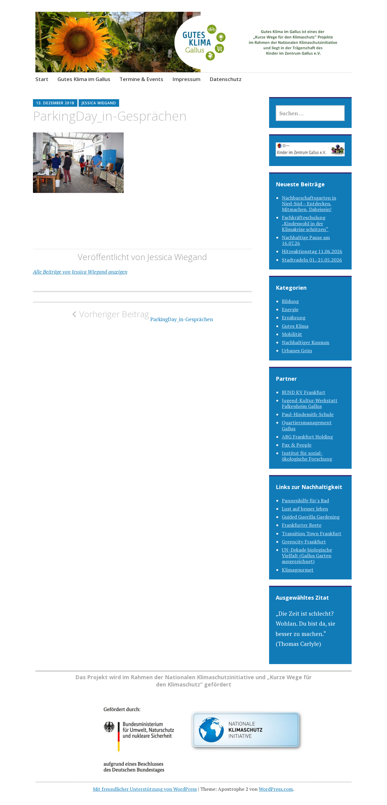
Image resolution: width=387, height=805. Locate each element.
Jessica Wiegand (99, 103)
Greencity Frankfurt (304, 541)
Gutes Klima (295, 326)
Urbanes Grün (297, 350)
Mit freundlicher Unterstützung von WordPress (145, 789)
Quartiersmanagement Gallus (307, 425)
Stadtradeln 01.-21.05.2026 (312, 259)
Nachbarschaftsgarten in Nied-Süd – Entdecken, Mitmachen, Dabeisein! (309, 203)
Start (41, 79)
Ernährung (293, 317)
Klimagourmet (298, 569)
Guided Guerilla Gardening (311, 516)
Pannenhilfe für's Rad (305, 500)
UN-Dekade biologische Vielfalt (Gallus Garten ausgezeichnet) (307, 555)
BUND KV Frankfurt (303, 392)
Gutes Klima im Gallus (83, 79)
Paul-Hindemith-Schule (307, 414)
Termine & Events (141, 79)
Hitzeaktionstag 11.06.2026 (312, 251)
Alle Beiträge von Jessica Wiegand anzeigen (80, 271)
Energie (290, 309)
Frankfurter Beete (301, 525)
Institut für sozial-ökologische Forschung (307, 456)
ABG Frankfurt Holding (307, 436)
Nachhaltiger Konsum (305, 342)
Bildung (290, 301)
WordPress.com (276, 789)
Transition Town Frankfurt (311, 533)
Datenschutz (226, 79)
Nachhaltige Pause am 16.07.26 (306, 240)
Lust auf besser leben (305, 508)
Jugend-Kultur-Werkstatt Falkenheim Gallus (309, 403)
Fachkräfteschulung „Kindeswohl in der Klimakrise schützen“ (305, 223)
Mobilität (292, 334)
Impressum (186, 79)
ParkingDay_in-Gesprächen (146, 315)
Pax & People (296, 445)
